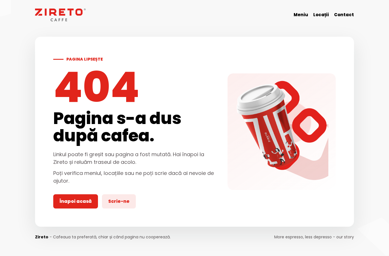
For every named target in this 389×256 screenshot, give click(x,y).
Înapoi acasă (76, 201)
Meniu (301, 15)
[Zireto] (60, 15)
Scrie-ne (119, 201)
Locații (321, 15)
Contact (344, 15)
